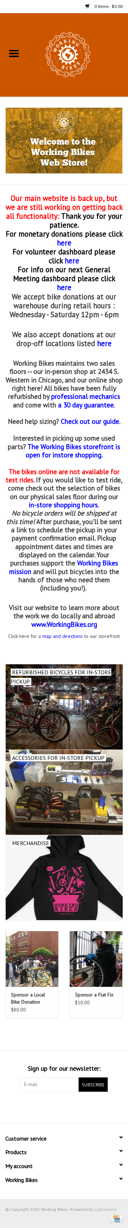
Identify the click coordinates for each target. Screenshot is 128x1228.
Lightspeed (105, 1209)
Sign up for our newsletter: (64, 1068)
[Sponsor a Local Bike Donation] (32, 959)
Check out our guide (90, 421)
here (72, 260)
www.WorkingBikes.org (64, 624)
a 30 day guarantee (86, 404)
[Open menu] (14, 53)
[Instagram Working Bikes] (76, 1106)
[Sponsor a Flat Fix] (96, 959)
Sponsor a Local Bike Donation (28, 998)
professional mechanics (85, 396)
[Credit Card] (115, 1218)
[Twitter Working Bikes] (64, 1106)
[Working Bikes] (78, 54)
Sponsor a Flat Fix (94, 994)
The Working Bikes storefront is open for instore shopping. (73, 450)
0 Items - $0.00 (108, 6)
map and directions (62, 636)
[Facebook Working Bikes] (51, 1106)
